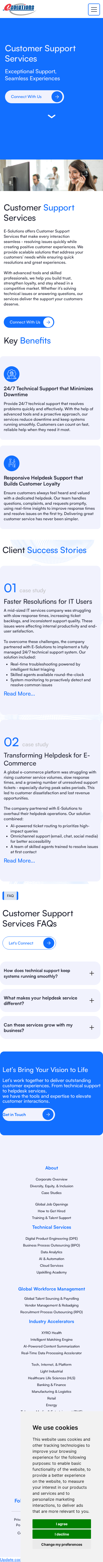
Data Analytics (51, 1252)
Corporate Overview (52, 1179)
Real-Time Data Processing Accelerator (51, 1353)
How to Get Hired (51, 1211)
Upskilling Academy (51, 1272)
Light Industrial (51, 1371)
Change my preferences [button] (61, 1544)
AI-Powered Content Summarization (52, 1346)
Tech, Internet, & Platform (52, 1364)
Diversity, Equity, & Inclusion (51, 1186)
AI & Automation (51, 1258)
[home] (19, 10)
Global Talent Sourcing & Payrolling (51, 1298)
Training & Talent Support (51, 1218)
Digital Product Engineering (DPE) (52, 1238)
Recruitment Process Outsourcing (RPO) (51, 1312)
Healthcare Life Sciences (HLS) (51, 1378)
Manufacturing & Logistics (51, 1391)
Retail (51, 1398)
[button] (93, 10)
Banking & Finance (51, 1384)
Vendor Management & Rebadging (51, 1305)
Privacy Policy (19, 1522)
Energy (51, 1405)
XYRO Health (52, 1332)
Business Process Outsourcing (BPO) (51, 1245)
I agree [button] (62, 1524)
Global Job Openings (51, 1204)
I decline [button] (62, 1534)
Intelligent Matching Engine (51, 1339)
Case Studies (52, 1192)
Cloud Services (51, 1265)
